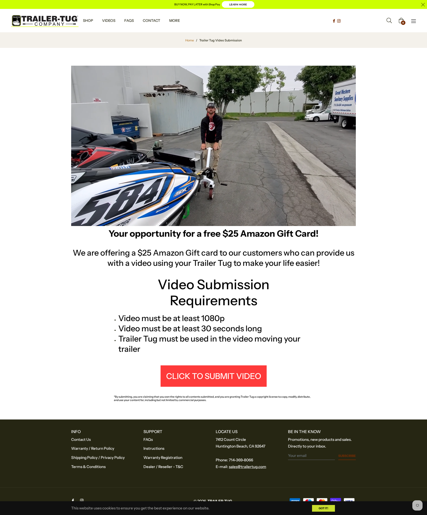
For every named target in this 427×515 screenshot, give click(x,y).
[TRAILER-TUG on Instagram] (339, 20)
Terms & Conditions (88, 466)
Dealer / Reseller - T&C (163, 466)
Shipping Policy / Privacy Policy (98, 457)
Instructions (153, 448)
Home (189, 40)
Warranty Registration (162, 457)
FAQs (148, 439)
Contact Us (81, 439)
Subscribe (347, 456)
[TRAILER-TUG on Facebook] (334, 20)
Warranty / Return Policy (92, 448)
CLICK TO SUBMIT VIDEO (213, 376)
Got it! (323, 508)
